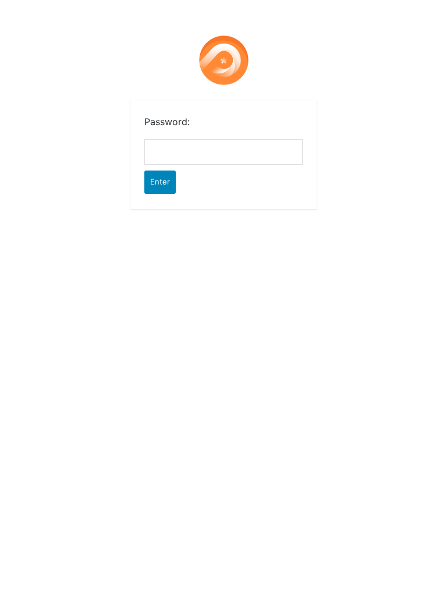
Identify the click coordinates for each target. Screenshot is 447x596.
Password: (167, 121)
